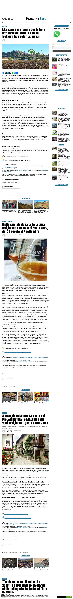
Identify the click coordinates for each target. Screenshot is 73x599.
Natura (42, 22)
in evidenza (11, 552)
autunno (11, 195)
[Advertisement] (36, 8)
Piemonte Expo (24, 22)
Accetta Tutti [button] (69, 596)
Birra (14, 386)
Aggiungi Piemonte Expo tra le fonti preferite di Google (16, 156)
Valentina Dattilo (10, 235)
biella (10, 386)
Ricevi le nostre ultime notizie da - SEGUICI (18, 160)
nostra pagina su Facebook (21, 170)
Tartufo (15, 195)
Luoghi (31, 22)
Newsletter (53, 22)
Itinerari (37, 22)
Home (18, 22)
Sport (47, 22)
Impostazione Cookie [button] (61, 596)
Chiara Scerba (9, 431)
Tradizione (21, 552)
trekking (20, 195)
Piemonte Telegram (26, 168)
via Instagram (8, 171)
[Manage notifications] (70, 596)
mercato (16, 552)
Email (53, 46)
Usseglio (26, 552)
